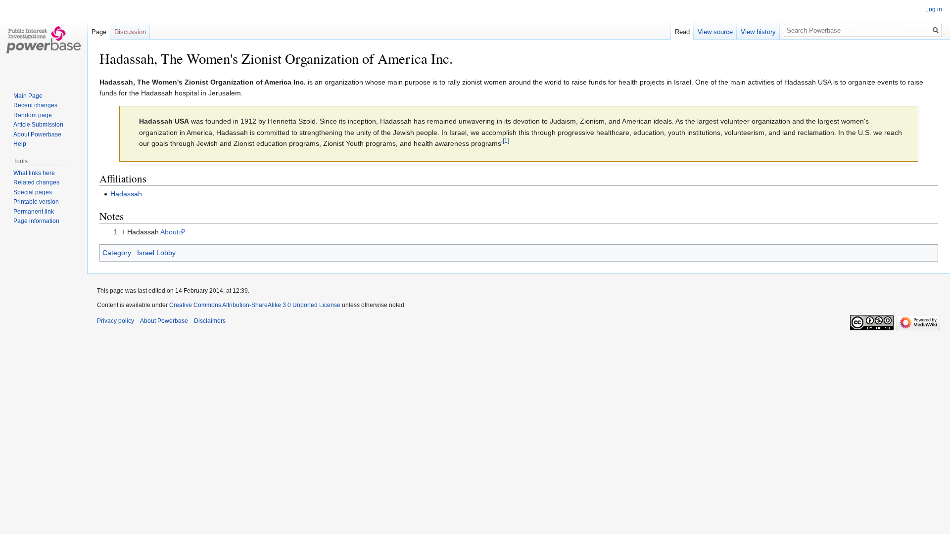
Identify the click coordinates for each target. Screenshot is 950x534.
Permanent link (33, 211)
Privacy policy (115, 320)
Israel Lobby (156, 253)
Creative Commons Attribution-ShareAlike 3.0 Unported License (254, 305)
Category (116, 253)
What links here (34, 173)
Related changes (36, 182)
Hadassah (126, 194)
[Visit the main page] (43, 39)
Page (99, 32)
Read (682, 32)
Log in (933, 9)
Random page (32, 115)
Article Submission (38, 124)
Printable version (36, 201)
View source (715, 32)
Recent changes (35, 105)
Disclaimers (210, 320)
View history (758, 32)
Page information (36, 221)
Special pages (32, 192)
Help (19, 143)
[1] (506, 141)
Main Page (28, 95)
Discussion (130, 32)
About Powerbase (37, 134)
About (169, 232)
